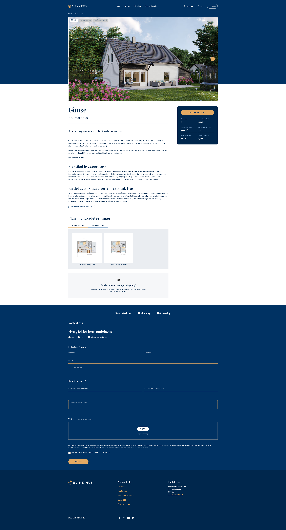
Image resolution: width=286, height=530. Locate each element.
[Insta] (124, 518)
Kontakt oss (122, 491)
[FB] (119, 518)
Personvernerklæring (126, 495)
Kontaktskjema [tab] (123, 313)
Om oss (121, 486)
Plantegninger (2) (85, 20)
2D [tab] (78, 225)
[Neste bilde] (212, 59)
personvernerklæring (192, 446)
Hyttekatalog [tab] (163, 313)
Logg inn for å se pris (197, 112)
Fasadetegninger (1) (100, 20)
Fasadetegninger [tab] (98, 225)
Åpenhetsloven (124, 504)
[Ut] (128, 518)
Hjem (70, 13)
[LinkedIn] (132, 518)
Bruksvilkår (122, 500)
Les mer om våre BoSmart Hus (81, 207)
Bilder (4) (74, 20)
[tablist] (89, 226)
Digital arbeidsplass (175, 494)
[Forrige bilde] (73, 59)
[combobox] (201, 6)
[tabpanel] (118, 249)
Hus (75, 13)
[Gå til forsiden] (77, 6)
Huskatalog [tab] (144, 313)
